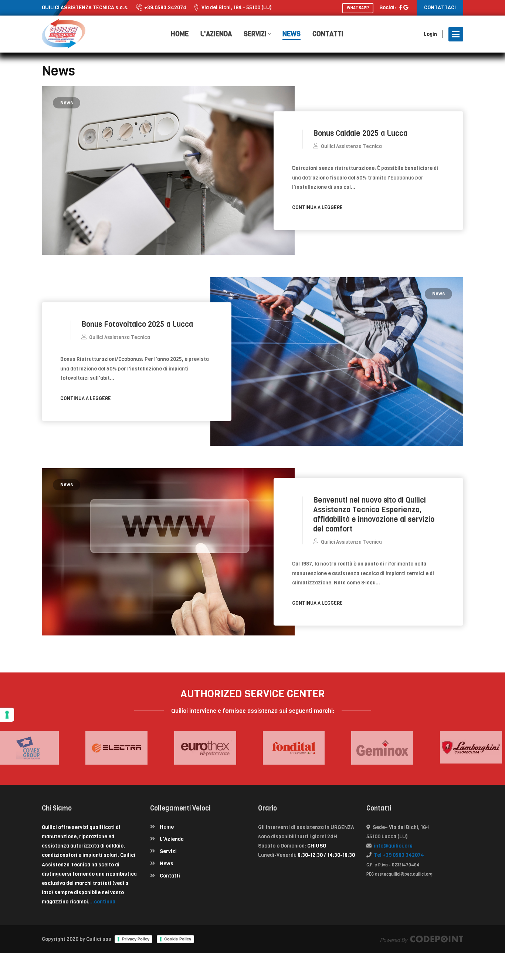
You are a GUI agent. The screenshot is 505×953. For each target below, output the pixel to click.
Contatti (170, 875)
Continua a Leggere (318, 207)
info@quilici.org (392, 845)
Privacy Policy (135, 939)
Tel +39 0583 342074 (398, 855)
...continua (102, 901)
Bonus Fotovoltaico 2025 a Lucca (137, 324)
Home (167, 826)
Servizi (168, 851)
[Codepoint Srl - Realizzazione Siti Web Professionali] (421, 939)
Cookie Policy (177, 939)
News (66, 103)
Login (430, 34)
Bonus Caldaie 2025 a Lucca (360, 133)
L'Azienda (172, 839)
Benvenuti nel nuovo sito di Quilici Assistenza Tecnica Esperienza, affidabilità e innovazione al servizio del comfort (373, 514)
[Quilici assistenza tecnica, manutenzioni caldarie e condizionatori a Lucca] (63, 33)
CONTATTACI (440, 7)
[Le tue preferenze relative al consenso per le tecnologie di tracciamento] (7, 715)
